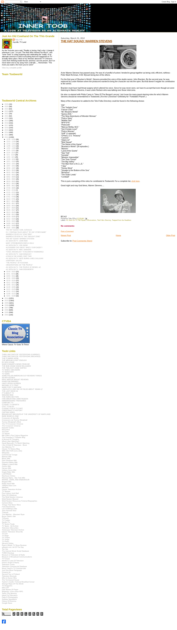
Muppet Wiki (6, 482)
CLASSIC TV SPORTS (10, 405)
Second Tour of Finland (11, 574)
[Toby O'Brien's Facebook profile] (4, 623)
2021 (7, 116)
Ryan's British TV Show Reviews (14, 545)
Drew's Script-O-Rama (10, 563)
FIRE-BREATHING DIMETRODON (15, 399)
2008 (7, 305)
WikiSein (5, 487)
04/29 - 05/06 (11, 217)
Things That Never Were (11, 505)
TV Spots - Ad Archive (10, 526)
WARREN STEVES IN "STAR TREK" (19, 234)
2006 (7, 310)
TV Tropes (6, 537)
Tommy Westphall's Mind (11, 422)
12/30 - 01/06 (11, 139)
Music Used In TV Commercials (14, 568)
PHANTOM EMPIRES (10, 381)
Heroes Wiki (6, 468)
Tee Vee (5, 549)
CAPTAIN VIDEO (8, 412)
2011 (7, 298)
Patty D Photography (10, 597)
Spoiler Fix (6, 522)
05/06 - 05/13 (11, 214)
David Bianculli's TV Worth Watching (15, 443)
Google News (7, 603)
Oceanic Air (6, 572)
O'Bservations (91, 220)
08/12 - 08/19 (11, 183)
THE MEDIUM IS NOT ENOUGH (14, 360)
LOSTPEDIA (6, 474)
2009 (7, 303)
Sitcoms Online (7, 543)
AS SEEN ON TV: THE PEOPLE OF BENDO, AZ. (23, 267)
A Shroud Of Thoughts (10, 439)
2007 (7, 308)
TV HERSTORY (8, 372)
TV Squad (6, 433)
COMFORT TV (7, 403)
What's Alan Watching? (10, 441)
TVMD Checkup (8, 553)
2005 (7, 312)
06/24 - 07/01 (11, 199)
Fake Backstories (8, 507)
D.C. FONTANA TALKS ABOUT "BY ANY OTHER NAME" (26, 232)
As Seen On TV (71, 220)
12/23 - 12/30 (11, 141)
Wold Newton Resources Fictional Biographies (19, 501)
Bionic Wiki (6, 458)
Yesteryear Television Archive (13, 530)
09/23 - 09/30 (11, 170)
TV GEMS (6, 374)
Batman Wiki (6, 457)
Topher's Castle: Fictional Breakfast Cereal (18, 582)
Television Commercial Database (14, 566)
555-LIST (5, 588)
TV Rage (5, 536)
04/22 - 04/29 (11, 219)
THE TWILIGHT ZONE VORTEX (14, 368)
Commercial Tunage (9, 455)
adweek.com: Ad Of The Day (13, 547)
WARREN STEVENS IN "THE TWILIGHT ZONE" (23, 236)
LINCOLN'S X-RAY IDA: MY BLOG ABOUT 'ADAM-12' (22, 389)
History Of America (9, 601)
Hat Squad (81, 220)
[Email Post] (85, 218)
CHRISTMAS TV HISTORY (12, 410)
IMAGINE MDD (7, 395)
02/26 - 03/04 (11, 278)
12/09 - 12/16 (11, 146)
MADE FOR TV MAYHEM (11, 387)
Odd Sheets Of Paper (10, 590)
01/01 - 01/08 (11, 296)
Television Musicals (9, 576)
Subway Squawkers (9, 599)
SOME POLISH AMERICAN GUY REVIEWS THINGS (22, 376)
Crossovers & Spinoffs (10, 418)
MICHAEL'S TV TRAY (10, 385)
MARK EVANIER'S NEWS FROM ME (16, 364)
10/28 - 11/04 (11, 159)
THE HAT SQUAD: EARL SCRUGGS (19, 230)
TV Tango (5, 539)
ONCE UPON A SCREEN (11, 383)
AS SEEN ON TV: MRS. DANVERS (18, 250)
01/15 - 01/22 (11, 291)
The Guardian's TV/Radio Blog (13, 437)
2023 (7, 111)
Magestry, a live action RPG (12, 591)
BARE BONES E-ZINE (10, 416)
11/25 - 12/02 (11, 150)
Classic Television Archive (11, 489)
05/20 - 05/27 (11, 210)
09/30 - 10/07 (11, 168)
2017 (7, 125)
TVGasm (5, 518)
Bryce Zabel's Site (9, 516)
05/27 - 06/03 (11, 208)
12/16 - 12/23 (11, 144)
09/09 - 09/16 (11, 175)
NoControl (6, 430)
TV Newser (6, 491)
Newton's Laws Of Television (13, 561)
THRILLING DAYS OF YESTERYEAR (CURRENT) (21, 354)
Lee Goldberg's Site (9, 509)
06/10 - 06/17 (11, 203)
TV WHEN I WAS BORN (11, 370)
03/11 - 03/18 (11, 274)
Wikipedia (5, 453)
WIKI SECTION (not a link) (12, 451)
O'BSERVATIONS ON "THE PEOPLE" (19, 265)
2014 (7, 132)
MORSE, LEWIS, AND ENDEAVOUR (15, 480)
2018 (7, 123)
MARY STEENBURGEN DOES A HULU (20, 243)
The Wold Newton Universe (12, 497)
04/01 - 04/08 (11, 225)
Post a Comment (67, 231)
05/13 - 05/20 (11, 212)
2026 (7, 104)
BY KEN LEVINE (8, 362)
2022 (7, 114)
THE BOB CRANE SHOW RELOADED (16, 366)
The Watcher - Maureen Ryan (13, 514)
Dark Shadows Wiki (9, 460)
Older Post (170, 235)
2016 (7, 128)
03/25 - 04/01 (11, 228)
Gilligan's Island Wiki (9, 464)
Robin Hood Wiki (8, 484)
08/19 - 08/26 (11, 181)
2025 (7, 106)
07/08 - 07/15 (11, 195)
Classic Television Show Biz (12, 532)
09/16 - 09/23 (11, 172)
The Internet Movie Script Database (15, 551)
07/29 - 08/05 (11, 188)
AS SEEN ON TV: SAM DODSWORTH (19, 269)
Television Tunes (8, 564)
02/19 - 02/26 (11, 280)
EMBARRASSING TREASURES (14, 401)
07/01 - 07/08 (11, 197)
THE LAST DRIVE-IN (10, 391)
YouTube (5, 432)
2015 (7, 130)
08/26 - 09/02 (11, 179)
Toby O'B (18, 40)
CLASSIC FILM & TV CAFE (12, 408)
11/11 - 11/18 (10, 155)
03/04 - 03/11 (11, 276)
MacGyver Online (8, 476)
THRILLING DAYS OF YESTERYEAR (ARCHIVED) (21, 356)
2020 (7, 118)
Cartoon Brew (7, 503)
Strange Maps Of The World (12, 584)
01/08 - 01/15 (11, 294)
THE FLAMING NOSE (10, 358)
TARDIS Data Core (9, 485)
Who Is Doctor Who (9, 578)
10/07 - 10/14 (11, 166)
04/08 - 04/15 (11, 223)
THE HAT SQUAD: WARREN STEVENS (86, 41)
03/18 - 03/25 (11, 271)
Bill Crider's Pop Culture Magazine (15, 435)
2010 (7, 301)
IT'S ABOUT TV (8, 393)
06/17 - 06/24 (11, 201)
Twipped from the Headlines (121, 220)
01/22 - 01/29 (11, 289)
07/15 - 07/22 (11, 192)
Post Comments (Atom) (82, 241)
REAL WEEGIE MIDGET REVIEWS (15, 380)
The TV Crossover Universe (12, 424)
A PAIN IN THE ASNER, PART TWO (19, 256)
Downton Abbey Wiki (9, 462)
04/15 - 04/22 (11, 221)
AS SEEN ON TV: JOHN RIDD (17, 241)
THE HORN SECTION (10, 397)
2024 (7, 109)
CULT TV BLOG (8, 406)
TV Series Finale (8, 524)
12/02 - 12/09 (11, 148)
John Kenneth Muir (9, 511)
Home (118, 235)
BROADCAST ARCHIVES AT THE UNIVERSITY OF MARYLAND (26, 414)
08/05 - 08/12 (11, 186)
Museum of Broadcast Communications (17, 557)
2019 (7, 121)
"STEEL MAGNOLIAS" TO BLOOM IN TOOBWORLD (24, 252)
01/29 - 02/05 (11, 287)
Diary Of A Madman (9, 495)
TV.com (5, 534)
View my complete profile (12, 68)
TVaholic (5, 512)
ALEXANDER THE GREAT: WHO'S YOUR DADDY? (24, 247)
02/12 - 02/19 (11, 283)
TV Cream (6, 559)
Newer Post (66, 235)
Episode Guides (8, 428)
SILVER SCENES (8, 378)
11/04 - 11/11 (10, 157)
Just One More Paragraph (12, 570)
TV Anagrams (7, 586)
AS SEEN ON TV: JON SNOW (17, 245)
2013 (7, 135)
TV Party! (5, 541)
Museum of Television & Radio (13, 555)
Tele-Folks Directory (104, 220)
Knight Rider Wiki (8, 472)
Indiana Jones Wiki (9, 470)
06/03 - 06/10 (11, 206)
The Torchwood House (10, 580)
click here (135, 181)
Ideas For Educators (9, 595)
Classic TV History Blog (11, 449)
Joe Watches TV (8, 447)
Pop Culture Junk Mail (10, 493)
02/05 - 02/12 (11, 285)
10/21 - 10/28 (11, 161)
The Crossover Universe (11, 426)
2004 (7, 315)
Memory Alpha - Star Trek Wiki (13, 478)
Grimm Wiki (6, 466)
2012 (7, 137)
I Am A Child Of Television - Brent (14, 445)
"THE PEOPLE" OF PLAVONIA (17, 263)
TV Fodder (6, 520)
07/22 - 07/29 (11, 190)
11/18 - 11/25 (11, 153)
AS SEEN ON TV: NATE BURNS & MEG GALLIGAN (24, 258)
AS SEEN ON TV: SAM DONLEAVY (19, 254)
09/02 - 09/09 (11, 177)
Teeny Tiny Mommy (9, 593)
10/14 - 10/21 (11, 164)
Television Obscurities (10, 528)
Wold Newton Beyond (10, 499)
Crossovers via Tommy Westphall (14, 420)
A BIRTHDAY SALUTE (14, 261)
